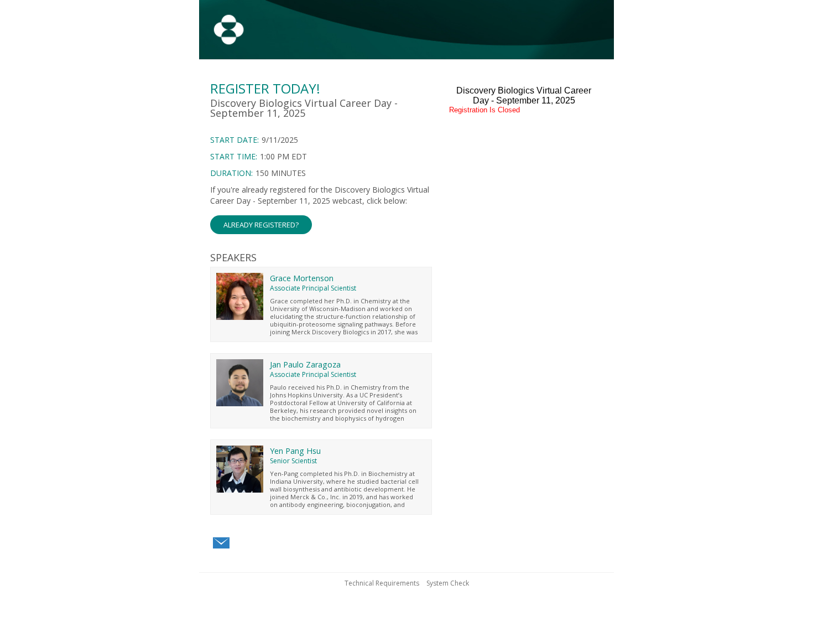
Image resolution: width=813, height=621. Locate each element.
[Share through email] (221, 543)
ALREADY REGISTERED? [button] (261, 225)
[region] (406, 31)
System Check (447, 583)
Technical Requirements (382, 583)
